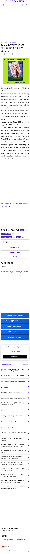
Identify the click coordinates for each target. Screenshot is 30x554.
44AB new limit (13, 42)
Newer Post (15, 247)
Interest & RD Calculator (15, 326)
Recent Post (6, 365)
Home (2, 42)
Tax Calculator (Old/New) (15, 315)
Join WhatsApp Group (8, 540)
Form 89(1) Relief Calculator (15, 321)
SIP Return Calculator (15, 332)
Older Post (15, 252)
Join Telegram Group (21, 540)
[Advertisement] (15, 24)
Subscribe (15, 357)
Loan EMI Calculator (15, 337)
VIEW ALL (25, 364)
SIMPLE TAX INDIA (15, 1)
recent (6, 42)
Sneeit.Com (18, 551)
